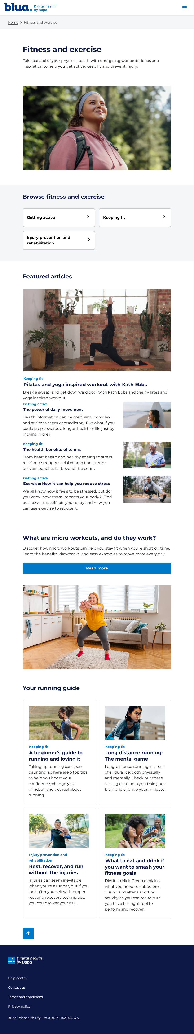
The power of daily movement (53, 409)
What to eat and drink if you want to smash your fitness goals (134, 867)
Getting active (35, 404)
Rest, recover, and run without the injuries (56, 869)
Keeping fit (33, 378)
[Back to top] (28, 933)
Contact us (17, 987)
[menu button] (184, 7)
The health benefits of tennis (52, 449)
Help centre (17, 978)
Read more (97, 568)
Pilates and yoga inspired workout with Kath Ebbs (85, 384)
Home (13, 22)
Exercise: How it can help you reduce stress (66, 483)
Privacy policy (19, 1006)
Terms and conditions (25, 997)
